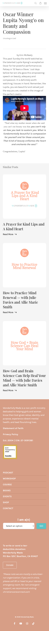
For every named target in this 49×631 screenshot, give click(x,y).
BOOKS (7, 490)
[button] (45, 3)
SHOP (6, 502)
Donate (9, 565)
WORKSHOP (9, 478)
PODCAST (8, 472)
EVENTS (7, 496)
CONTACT (8, 508)
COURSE (7, 484)
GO (41, 526)
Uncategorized (9, 38)
